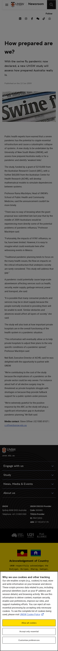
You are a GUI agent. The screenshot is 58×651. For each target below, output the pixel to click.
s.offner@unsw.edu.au (16, 425)
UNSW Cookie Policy (32, 614)
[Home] (17, 4)
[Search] (51, 4)
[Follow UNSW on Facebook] (32, 18)
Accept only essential (29, 631)
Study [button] (7, 475)
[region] (29, 611)
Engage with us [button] (13, 466)
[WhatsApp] (49, 18)
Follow (49, 13)
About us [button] (9, 493)
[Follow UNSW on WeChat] (37, 18)
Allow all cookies (29, 623)
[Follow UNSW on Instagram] (26, 18)
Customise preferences (29, 640)
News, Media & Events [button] (18, 484)
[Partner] (35, 4)
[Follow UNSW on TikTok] (43, 18)
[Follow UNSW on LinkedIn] (20, 18)
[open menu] (6, 4)
